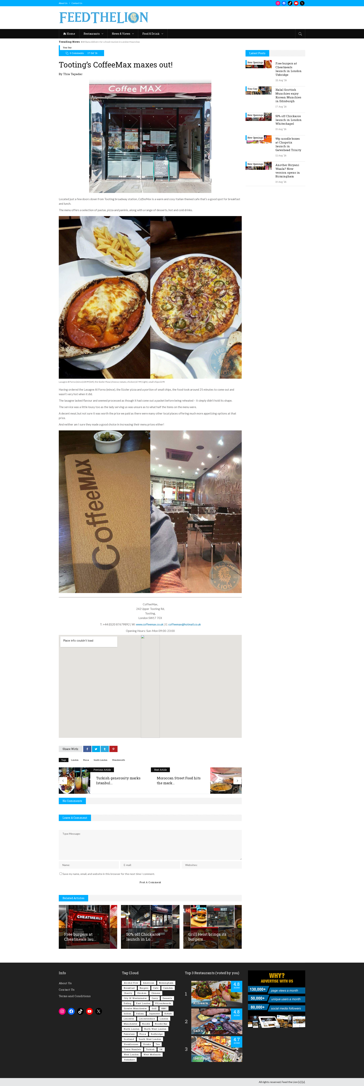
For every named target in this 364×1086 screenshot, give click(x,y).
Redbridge (157, 1034)
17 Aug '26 (280, 106)
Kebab (168, 1013)
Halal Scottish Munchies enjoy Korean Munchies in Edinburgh (288, 95)
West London (131, 1054)
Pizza (86, 759)
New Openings (255, 62)
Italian (140, 1013)
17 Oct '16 (92, 53)
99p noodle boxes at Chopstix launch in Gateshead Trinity (288, 144)
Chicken (142, 993)
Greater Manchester (135, 1008)
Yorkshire (129, 1059)
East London (143, 1003)
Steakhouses (131, 1044)
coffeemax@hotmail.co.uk (184, 624)
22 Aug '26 (281, 80)
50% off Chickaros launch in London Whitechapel (288, 119)
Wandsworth (118, 759)
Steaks (147, 1044)
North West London (155, 1028)
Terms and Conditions (75, 996)
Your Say (67, 47)
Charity (128, 993)
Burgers (144, 987)
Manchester (130, 1023)
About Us (63, 3)
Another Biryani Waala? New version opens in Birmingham (287, 170)
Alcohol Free (131, 982)
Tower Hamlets (132, 1049)
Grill (154, 1008)
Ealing (127, 1003)
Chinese (155, 993)
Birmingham (166, 982)
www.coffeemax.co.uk (149, 624)
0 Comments (77, 53)
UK (161, 1049)
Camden (168, 987)
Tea (158, 1044)
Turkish (150, 1049)
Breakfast (129, 987)
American (148, 982)
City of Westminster (135, 998)
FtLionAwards (163, 1003)
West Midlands (152, 1054)
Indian (127, 1013)
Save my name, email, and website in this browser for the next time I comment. (109, 873)
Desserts (167, 998)
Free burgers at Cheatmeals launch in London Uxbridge (288, 69)
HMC (164, 1008)
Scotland (129, 1039)
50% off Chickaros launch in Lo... (143, 937)
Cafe (155, 987)
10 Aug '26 (280, 181)
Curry (155, 998)
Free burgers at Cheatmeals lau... (80, 937)
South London (100, 759)
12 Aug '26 (280, 155)
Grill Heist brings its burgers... (207, 937)
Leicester (129, 1018)
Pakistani (129, 1034)
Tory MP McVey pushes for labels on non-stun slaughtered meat (114, 41)
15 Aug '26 (280, 129)
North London (132, 1028)
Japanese (154, 1013)
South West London (150, 1039)
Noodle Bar (161, 1023)
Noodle (146, 1023)
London (74, 759)
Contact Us (76, 3)
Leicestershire (147, 1018)
